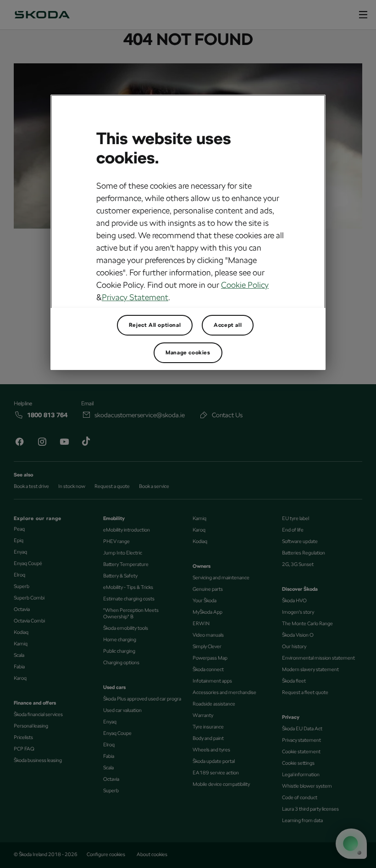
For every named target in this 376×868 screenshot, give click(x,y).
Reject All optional (155, 325)
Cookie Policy (245, 285)
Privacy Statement (135, 297)
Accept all (228, 325)
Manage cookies (188, 352)
